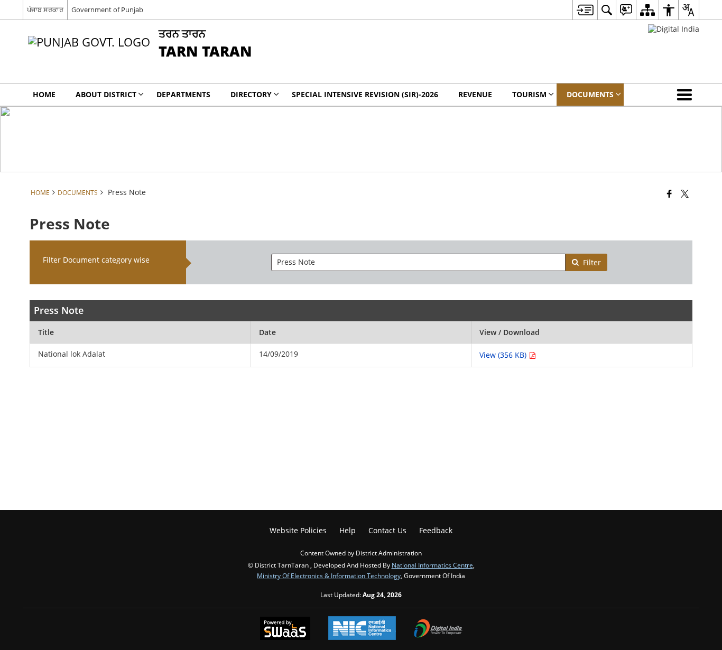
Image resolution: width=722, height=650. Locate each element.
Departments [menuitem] (183, 94)
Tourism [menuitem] (529, 94)
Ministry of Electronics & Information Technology (329, 575)
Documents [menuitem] (590, 94)
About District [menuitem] (106, 94)
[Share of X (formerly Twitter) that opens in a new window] (684, 193)
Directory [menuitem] (251, 94)
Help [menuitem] (347, 530)
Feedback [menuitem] (435, 530)
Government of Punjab (107, 9)
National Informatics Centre (432, 565)
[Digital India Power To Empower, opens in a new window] (438, 629)
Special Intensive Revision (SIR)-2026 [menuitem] (365, 94)
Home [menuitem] (44, 94)
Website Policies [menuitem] (298, 530)
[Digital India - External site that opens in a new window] (673, 29)
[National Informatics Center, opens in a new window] (362, 629)
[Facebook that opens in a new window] (669, 193)
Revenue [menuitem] (475, 94)
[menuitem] (584, 10)
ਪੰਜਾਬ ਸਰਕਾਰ (45, 9)
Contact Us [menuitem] (387, 530)
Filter (592, 262)
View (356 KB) (504, 355)
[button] (686, 94)
